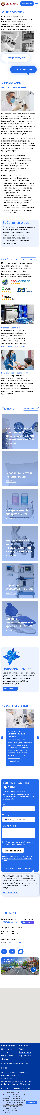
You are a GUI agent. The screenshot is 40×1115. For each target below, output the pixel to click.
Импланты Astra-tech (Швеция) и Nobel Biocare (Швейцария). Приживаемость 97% (20, 434)
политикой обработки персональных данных (17, 859)
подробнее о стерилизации (13, 346)
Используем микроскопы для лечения (16, 734)
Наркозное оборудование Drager (20, 586)
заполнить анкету (11, 892)
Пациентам (7, 1055)
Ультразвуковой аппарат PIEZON (17, 512)
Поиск (4, 1067)
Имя (4, 804)
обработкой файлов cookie (13, 1104)
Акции (22, 1049)
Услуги (4, 1052)
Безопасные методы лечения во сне (19, 474)
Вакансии (23, 1045)
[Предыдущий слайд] (2, 737)
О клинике (6, 1049)
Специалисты (8, 1045)
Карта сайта (25, 1055)
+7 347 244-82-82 (13, 943)
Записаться (13, 850)
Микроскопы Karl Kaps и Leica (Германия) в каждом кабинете (19, 546)
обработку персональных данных (19, 843)
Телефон (6, 815)
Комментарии (9, 825)
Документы (7, 1059)
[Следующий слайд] (37, 737)
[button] (27, 3)
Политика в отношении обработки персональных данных (16, 1089)
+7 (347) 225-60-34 (9, 922)
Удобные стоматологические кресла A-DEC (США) (19, 622)
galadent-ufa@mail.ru (10, 1075)
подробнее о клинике (10, 396)
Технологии (25, 1052)
